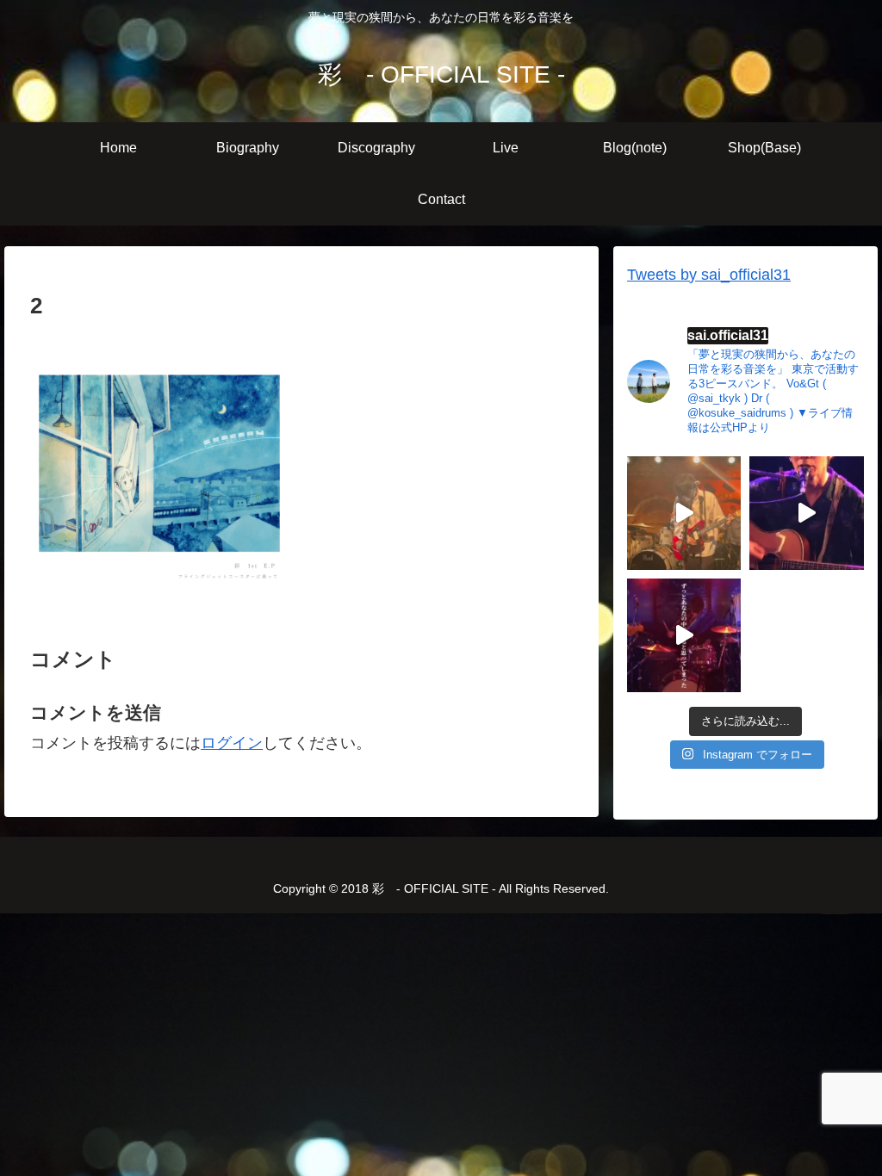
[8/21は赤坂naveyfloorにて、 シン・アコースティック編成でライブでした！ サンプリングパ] (806, 513)
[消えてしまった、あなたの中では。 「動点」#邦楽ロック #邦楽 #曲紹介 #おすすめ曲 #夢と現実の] (684, 635)
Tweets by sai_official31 (709, 274)
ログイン (232, 743)
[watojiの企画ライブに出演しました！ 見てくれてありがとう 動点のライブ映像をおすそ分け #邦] (684, 513)
